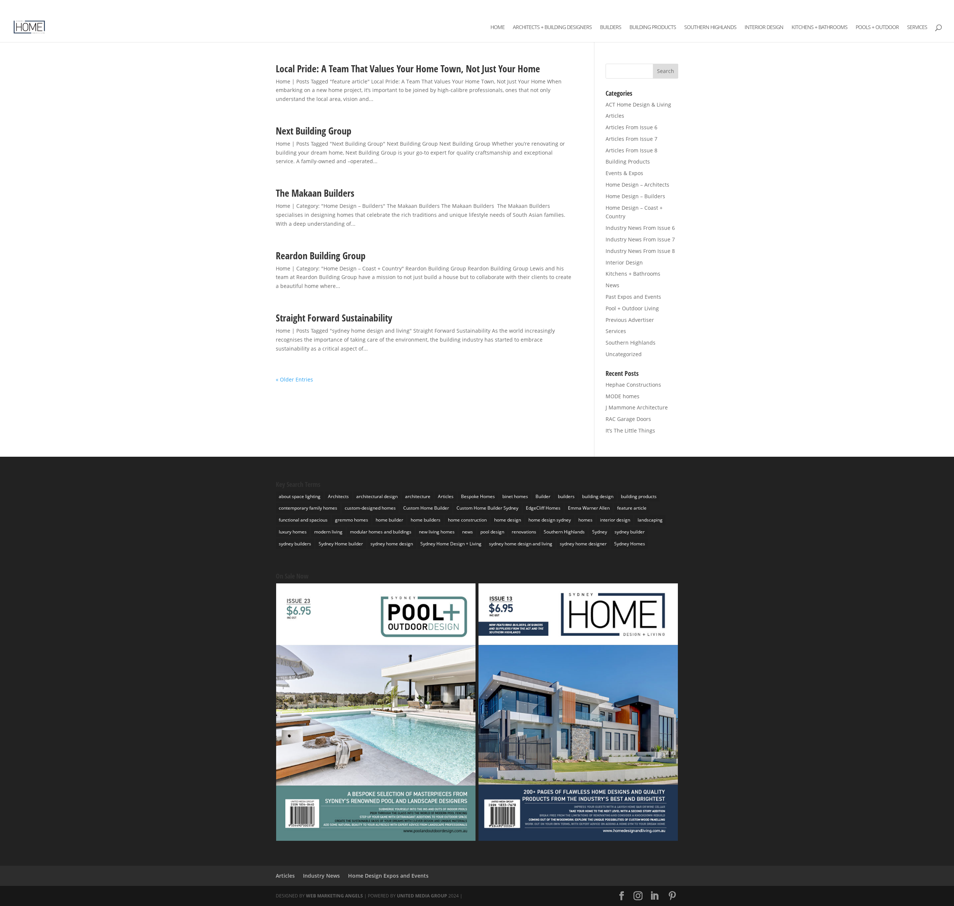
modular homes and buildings (380, 532)
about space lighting (299, 496)
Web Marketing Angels (334, 896)
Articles (615, 115)
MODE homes (622, 396)
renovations (524, 532)
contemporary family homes (308, 508)
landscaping (650, 520)
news (467, 532)
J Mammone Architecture (637, 407)
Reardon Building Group (321, 255)
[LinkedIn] (868, 7)
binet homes (515, 496)
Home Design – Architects (637, 184)
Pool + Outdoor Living (632, 308)
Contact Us (902, 6)
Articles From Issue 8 (631, 150)
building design (597, 496)
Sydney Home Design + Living (450, 544)
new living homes (437, 532)
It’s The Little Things (630, 430)
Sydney (599, 532)
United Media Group (422, 896)
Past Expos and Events (633, 296)
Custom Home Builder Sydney (487, 508)
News (612, 285)
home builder (389, 520)
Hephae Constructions (633, 384)
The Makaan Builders (315, 193)
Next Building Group (313, 130)
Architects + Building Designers (552, 28)
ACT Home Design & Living (638, 104)
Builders (610, 28)
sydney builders (295, 544)
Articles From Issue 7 (631, 138)
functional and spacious (303, 520)
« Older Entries (294, 379)
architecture (417, 496)
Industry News (321, 875)
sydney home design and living (520, 544)
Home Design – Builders (635, 196)
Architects (338, 496)
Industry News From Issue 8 (640, 250)
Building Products (652, 28)
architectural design (377, 496)
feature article (632, 508)
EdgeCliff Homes (543, 508)
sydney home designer (583, 544)
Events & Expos (624, 173)
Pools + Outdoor (877, 28)
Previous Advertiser (630, 319)
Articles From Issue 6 (631, 127)
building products (639, 496)
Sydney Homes (629, 544)
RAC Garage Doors (628, 418)
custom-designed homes (370, 508)
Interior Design (764, 28)
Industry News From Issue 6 (640, 227)
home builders (425, 520)
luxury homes (293, 532)
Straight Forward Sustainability (334, 317)
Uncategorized (624, 354)
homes (585, 520)
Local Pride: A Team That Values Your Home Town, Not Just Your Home (408, 68)
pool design (492, 532)
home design (507, 520)
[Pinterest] (878, 7)
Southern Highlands (710, 28)
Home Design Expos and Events (388, 875)
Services (917, 28)
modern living (328, 532)
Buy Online (931, 6)
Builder (543, 496)
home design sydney (549, 520)
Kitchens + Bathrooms (819, 28)
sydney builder (630, 532)
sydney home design (391, 544)
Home (497, 28)
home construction (467, 520)
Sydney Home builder (341, 544)
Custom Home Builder (426, 508)
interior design (615, 520)
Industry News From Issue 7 (640, 239)
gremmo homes (351, 520)
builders (566, 496)
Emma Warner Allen (589, 508)
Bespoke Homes (478, 496)
